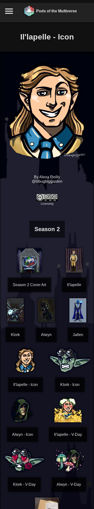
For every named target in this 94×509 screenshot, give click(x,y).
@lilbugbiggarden (47, 181)
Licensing (47, 203)
